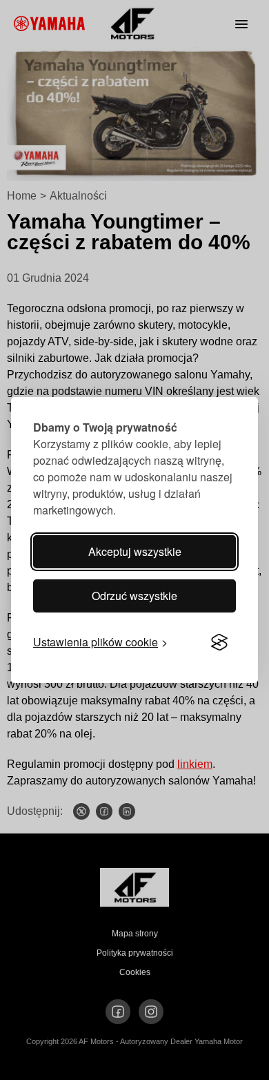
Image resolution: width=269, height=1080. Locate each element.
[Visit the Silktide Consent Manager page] (219, 642)
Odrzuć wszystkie (134, 596)
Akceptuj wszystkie (134, 551)
